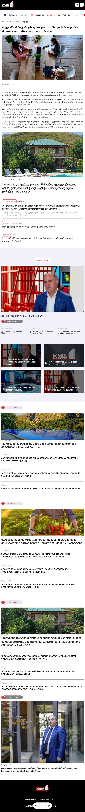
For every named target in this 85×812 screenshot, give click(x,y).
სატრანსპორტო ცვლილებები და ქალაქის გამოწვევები (69, 333)
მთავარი (5, 21)
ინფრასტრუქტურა (9, 201)
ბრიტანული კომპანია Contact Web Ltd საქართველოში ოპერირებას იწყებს (41, 489)
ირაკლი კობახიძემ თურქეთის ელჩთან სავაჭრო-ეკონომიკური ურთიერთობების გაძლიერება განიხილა (35, 570)
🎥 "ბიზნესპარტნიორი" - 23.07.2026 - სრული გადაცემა (42, 333)
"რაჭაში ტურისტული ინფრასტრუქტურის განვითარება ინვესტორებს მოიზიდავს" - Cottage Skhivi (38, 672)
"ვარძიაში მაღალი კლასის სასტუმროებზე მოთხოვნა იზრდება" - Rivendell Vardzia (38, 446)
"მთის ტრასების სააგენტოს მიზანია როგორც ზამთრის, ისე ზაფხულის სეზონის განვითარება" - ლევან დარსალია (38, 657)
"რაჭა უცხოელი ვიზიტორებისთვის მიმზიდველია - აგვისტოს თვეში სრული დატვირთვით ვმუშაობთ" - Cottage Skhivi (41, 688)
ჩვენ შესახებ (30, 800)
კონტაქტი (44, 800)
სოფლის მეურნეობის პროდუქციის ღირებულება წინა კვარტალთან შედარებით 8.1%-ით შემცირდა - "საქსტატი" (38, 239)
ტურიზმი (6, 180)
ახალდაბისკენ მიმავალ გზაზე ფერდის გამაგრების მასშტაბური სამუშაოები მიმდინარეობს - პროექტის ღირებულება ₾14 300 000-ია (41, 207)
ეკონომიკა (16, 21)
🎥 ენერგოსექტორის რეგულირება (21, 316)
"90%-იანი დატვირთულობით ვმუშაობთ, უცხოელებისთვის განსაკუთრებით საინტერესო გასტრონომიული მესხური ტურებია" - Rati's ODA (39, 188)
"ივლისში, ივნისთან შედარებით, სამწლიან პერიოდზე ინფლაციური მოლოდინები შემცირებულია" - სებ (38, 585)
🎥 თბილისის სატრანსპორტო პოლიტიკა (11, 333)
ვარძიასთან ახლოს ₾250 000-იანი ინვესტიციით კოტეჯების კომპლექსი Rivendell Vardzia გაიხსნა (39, 459)
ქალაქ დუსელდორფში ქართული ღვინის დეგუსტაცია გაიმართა (29, 227)
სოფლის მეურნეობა (10, 223)
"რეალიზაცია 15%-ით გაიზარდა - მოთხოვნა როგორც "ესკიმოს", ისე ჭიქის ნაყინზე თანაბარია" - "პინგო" (41, 474)
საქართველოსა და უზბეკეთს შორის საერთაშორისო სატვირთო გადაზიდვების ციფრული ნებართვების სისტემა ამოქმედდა (35, 555)
